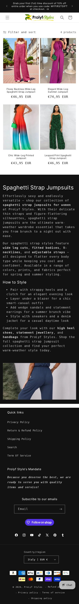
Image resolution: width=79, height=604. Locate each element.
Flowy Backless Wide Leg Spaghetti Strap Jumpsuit (21, 90)
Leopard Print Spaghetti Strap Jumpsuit (58, 157)
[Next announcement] (72, 6)
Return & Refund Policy (24, 430)
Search (12, 447)
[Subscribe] (61, 509)
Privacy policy (28, 592)
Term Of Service (19, 455)
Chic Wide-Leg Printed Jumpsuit (21, 157)
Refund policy (57, 587)
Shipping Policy (19, 438)
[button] (7, 17)
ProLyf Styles (33, 587)
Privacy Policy (18, 422)
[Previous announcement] (7, 6)
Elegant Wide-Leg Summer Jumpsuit (58, 90)
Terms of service (53, 592)
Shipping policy (41, 598)
